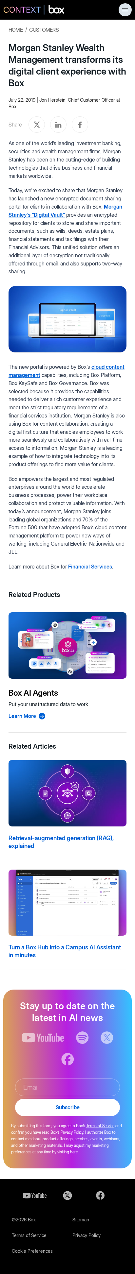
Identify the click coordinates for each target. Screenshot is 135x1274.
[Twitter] (67, 1195)
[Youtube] (34, 1195)
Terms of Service (100, 1125)
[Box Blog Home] (34, 11)
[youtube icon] (43, 1037)
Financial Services (90, 566)
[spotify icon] (82, 1037)
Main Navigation (125, 9)
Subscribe (68, 1107)
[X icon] (107, 1037)
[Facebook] (100, 1195)
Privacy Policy (86, 1235)
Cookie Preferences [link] (32, 1251)
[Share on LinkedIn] (58, 124)
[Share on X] (37, 124)
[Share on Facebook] (80, 124)
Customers (44, 29)
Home (16, 29)
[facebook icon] (67, 1059)
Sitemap (80, 1219)
